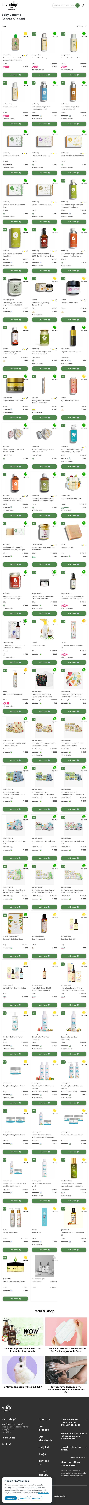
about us (44, 1419)
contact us (44, 1462)
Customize (36, 1498)
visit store (14, 75)
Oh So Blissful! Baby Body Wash (41, 1185)
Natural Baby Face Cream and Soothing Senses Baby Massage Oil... (14, 1185)
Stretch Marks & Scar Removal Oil (72, 1234)
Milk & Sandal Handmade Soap (72, 156)
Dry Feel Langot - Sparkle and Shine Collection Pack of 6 (43, 891)
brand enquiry (43, 1473)
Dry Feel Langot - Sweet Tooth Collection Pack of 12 (72, 744)
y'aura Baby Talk (67, 547)
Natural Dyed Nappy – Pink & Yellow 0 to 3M (13, 450)
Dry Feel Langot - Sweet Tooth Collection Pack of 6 (43, 744)
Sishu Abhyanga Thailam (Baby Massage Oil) (12, 353)
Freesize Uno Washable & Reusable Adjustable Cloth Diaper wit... (42, 695)
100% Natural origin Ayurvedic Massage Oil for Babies (72, 206)
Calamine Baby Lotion (69, 303)
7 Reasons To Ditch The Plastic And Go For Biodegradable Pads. (66, 1350)
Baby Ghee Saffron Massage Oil (72, 646)
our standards (44, 1438)
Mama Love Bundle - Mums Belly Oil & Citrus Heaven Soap (72, 989)
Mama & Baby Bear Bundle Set (14, 988)
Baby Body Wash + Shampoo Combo (43, 1087)
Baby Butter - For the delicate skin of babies (43, 548)
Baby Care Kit (37, 1282)
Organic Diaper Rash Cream (13, 400)
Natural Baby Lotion (10, 107)
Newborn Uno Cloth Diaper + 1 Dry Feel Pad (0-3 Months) (72, 695)
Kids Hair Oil (36, 1233)
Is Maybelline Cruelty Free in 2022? (23, 1386)
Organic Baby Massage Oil (71, 352)
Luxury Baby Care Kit (10, 1233)
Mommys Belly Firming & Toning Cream (41, 304)
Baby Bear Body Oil (68, 939)
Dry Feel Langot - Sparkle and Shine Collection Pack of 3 (14, 891)
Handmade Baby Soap (11, 156)
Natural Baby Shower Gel (70, 58)
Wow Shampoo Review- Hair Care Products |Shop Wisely (22, 1350)
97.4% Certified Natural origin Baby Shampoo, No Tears (72, 450)
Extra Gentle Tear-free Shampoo (40, 1038)
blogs (42, 1454)
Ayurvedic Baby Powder (70, 400)
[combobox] (78, 26)
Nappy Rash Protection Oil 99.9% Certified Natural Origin (43, 255)
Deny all (23, 1498)
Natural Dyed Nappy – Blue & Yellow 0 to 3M (43, 450)
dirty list (44, 1447)
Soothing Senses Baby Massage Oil (69, 1038)
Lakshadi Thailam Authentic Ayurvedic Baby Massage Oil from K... (71, 1185)
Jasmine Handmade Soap (42, 205)
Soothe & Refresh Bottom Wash (12, 1038)
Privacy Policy (43, 1493)
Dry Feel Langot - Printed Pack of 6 (43, 842)
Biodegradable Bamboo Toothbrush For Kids (41, 401)
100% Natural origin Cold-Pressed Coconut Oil (41, 353)
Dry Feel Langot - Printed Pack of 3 (14, 842)
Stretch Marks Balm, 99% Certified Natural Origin (12, 597)
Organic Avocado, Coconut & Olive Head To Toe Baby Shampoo (14, 646)
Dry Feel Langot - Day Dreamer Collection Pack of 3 (14, 793)
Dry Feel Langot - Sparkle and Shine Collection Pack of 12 (72, 891)
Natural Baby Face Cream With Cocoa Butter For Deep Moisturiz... (42, 1136)
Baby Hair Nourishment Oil (12, 694)
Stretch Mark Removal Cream (14, 1282)
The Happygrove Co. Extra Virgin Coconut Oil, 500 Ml (12, 304)
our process (44, 1428)
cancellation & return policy (54, 1496)
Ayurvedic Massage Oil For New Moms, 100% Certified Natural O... (13, 499)
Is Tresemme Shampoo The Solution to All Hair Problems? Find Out (66, 1389)
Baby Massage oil (38, 939)
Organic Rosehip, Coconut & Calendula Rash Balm (43, 597)
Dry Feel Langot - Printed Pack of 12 (72, 842)
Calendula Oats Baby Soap (13, 939)
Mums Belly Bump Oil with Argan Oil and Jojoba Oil (41, 989)
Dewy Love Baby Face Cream (14, 1086)
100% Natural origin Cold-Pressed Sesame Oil (41, 108)
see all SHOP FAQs (78, 1457)
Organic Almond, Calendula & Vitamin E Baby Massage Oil (72, 597)
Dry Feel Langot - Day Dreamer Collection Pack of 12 (72, 793)
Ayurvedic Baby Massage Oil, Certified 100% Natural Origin (43, 499)
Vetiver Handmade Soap (41, 156)
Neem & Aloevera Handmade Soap (14, 206)
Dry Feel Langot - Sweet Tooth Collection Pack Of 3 (14, 744)
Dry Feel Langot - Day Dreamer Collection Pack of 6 (43, 793)
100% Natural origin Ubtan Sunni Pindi (12, 255)
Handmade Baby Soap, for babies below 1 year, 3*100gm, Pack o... (14, 548)
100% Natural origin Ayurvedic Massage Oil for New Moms (72, 255)
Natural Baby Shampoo (40, 58)
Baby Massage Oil (38, 645)
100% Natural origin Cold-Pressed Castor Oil (70, 108)
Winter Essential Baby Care (71, 498)
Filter (4, 26)
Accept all (11, 1498)
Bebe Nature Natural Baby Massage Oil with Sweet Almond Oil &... (12, 59)
